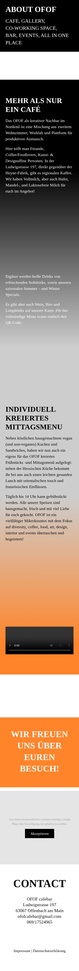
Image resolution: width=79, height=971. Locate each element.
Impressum (22, 951)
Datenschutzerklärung (49, 951)
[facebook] (11, 934)
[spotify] (53, 934)
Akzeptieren (39, 833)
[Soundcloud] (39, 934)
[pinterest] (67, 934)
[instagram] (25, 934)
